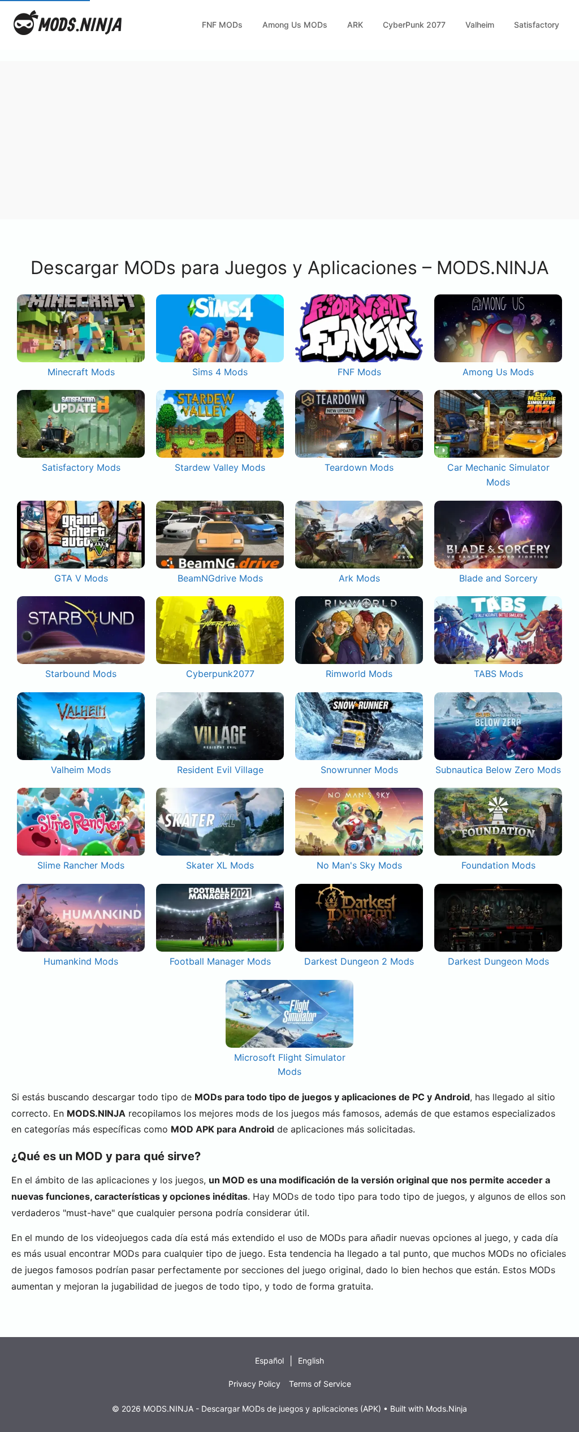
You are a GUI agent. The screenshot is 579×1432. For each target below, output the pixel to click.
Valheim (479, 24)
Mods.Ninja (446, 1408)
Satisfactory (536, 24)
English (311, 1360)
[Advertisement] (289, 140)
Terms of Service (320, 1383)
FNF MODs (222, 24)
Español (269, 1360)
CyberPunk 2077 (414, 24)
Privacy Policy (254, 1383)
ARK (355, 24)
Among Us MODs (294, 24)
